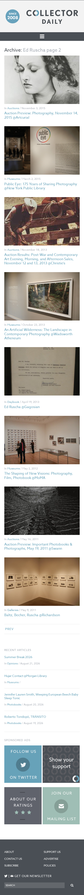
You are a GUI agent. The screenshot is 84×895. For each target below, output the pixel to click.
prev (9, 629)
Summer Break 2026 (18, 657)
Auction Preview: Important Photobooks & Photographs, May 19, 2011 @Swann (38, 546)
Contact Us (13, 859)
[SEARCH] (72, 885)
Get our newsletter (31, 876)
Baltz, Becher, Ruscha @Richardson (32, 615)
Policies (50, 865)
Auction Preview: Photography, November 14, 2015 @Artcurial (41, 115)
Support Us (52, 852)
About (9, 852)
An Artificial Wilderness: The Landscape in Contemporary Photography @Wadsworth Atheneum (38, 334)
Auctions (13, 108)
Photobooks (14, 704)
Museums (13, 179)
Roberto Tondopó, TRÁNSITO (25, 717)
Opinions (12, 663)
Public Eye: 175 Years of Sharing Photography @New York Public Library (40, 186)
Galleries (12, 610)
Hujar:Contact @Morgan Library (25, 676)
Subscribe (11, 865)
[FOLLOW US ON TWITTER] (6, 876)
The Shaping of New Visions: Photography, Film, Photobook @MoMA (38, 475)
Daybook (13, 402)
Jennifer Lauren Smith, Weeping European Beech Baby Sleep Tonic (41, 696)
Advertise (51, 859)
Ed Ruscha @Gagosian (22, 407)
